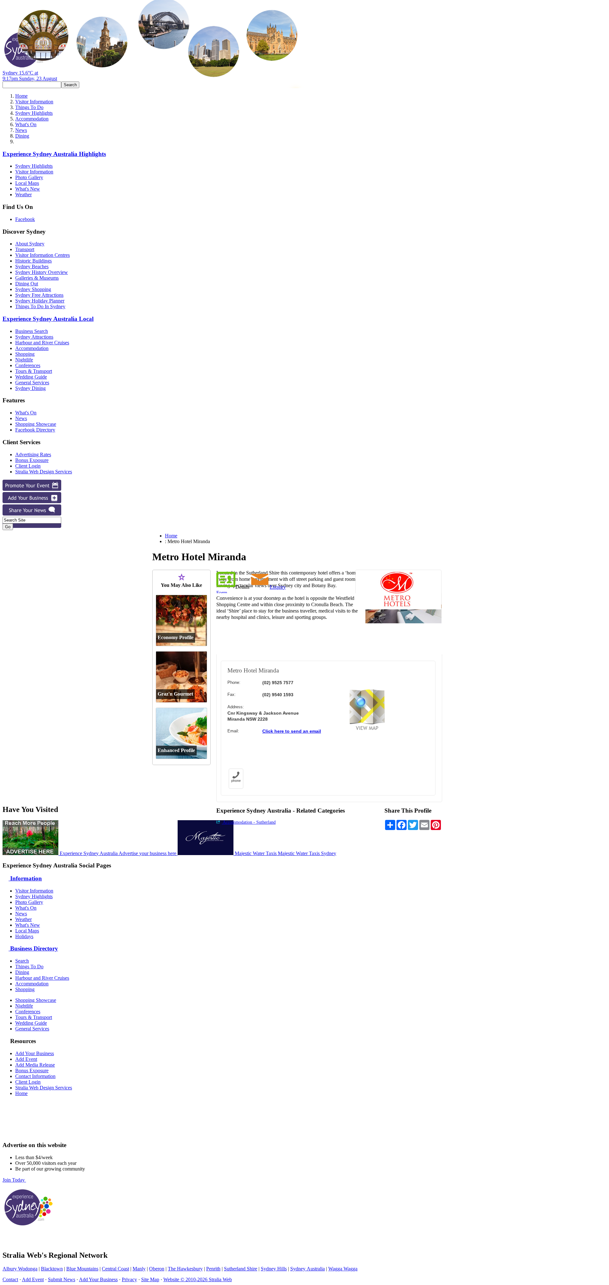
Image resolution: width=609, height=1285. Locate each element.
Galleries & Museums (37, 278)
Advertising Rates (33, 454)
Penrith (213, 1268)
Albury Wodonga (20, 1268)
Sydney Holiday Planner (39, 300)
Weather (23, 194)
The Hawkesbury (185, 1268)
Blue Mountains (82, 1268)
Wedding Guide (31, 377)
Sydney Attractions (34, 337)
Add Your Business (34, 1053)
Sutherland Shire (240, 1268)
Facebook (25, 219)
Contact (10, 1279)
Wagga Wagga (342, 1268)
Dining (22, 136)
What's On (25, 124)
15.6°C (30, 75)
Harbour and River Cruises (42, 342)
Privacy (129, 1279)
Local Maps (27, 183)
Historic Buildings (33, 260)
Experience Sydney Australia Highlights (54, 154)
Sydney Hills (274, 1268)
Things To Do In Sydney (40, 306)
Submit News (61, 1279)
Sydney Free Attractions (39, 295)
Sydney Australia (307, 1268)
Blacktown (52, 1268)
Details (242, 587)
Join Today (14, 1180)
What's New (27, 188)
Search (22, 961)
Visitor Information (34, 101)
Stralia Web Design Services (43, 471)
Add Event (26, 1059)
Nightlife (24, 359)
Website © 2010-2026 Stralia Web (197, 1279)
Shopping (25, 354)
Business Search (31, 331)
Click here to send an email (291, 731)
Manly (139, 1268)
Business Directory (33, 948)
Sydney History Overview (41, 272)
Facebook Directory (35, 429)
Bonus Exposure (32, 460)
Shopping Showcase (35, 424)
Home (21, 96)
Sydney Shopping (33, 289)
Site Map (150, 1279)
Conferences (27, 365)
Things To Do (29, 107)
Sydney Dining (30, 388)
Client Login (28, 466)
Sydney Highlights (34, 113)
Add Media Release (35, 1065)
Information (25, 878)
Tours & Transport (33, 371)
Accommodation (32, 118)
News (21, 130)
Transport (24, 249)
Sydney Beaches (32, 266)
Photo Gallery (29, 177)
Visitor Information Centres (42, 255)
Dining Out (26, 283)
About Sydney (29, 243)
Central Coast (115, 1268)
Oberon (156, 1268)
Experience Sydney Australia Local (48, 318)
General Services (32, 382)
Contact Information (35, 1076)
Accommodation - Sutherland (249, 822)
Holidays (24, 936)
